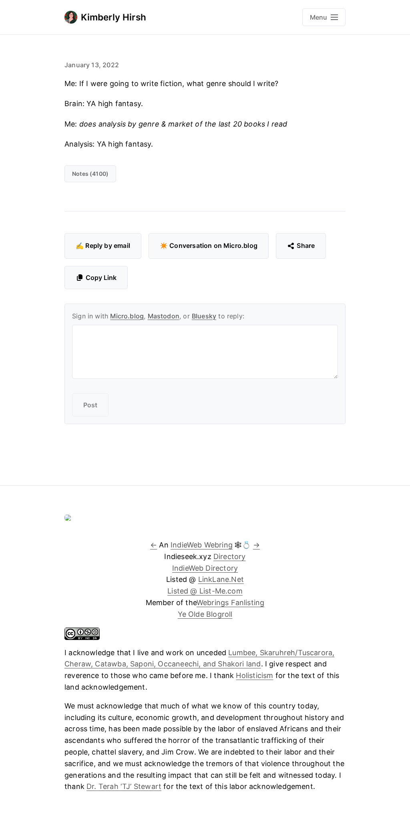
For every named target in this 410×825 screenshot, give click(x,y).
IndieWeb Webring (202, 545)
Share (306, 245)
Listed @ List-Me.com (205, 591)
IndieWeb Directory (205, 568)
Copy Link (101, 278)
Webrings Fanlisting (230, 602)
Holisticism (254, 675)
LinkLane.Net (221, 579)
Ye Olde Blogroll (205, 614)
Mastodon (163, 316)
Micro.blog (127, 316)
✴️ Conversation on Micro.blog (208, 245)
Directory (229, 556)
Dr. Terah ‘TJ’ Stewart (123, 786)
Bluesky (204, 316)
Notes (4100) (90, 173)
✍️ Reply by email (103, 245)
